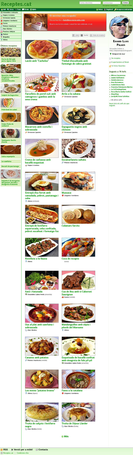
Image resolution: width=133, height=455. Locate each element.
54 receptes (115, 58)
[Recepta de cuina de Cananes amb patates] (42, 346)
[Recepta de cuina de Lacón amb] (42, 49)
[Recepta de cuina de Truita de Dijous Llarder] (78, 412)
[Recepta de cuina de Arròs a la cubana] (78, 82)
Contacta (43, 449)
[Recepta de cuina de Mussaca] (78, 181)
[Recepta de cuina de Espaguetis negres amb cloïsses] (78, 115)
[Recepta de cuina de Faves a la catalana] (78, 379)
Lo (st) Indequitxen (118, 89)
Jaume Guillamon (117, 78)
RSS (5, 449)
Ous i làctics (7, 29)
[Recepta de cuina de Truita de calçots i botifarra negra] (42, 412)
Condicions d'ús (23, 453)
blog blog (115, 94)
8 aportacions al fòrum (120, 62)
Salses (5, 34)
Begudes (6, 37)
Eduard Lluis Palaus (121, 43)
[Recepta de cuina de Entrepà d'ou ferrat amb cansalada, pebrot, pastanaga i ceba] (42, 181)
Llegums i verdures (10, 21)
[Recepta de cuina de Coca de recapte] (78, 247)
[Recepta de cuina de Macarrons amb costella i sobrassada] (42, 115)
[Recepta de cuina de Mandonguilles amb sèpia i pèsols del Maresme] (78, 313)
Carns (5, 23)
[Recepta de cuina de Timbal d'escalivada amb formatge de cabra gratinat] (78, 49)
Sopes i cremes (9, 15)
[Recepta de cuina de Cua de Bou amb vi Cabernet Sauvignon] (78, 280)
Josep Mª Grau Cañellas (120, 96)
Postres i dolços (9, 31)
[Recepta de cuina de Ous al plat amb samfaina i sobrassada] (42, 313)
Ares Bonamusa (117, 82)
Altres (5, 40)
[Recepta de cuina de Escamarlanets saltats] (78, 148)
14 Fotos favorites (118, 66)
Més (66, 436)
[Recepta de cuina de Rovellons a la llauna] (42, 247)
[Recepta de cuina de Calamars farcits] (78, 214)
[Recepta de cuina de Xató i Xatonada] (42, 280)
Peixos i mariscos (9, 26)
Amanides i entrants (10, 12)
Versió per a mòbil (23, 449)
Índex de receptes (98, 35)
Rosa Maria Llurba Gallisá (121, 92)
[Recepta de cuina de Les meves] (42, 379)
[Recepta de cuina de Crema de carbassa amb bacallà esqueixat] (42, 148)
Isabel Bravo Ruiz (118, 85)
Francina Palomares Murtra (121, 87)
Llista (77, 35)
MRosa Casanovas (118, 75)
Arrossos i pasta (9, 18)
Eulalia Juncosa (117, 80)
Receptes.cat (16, 4)
